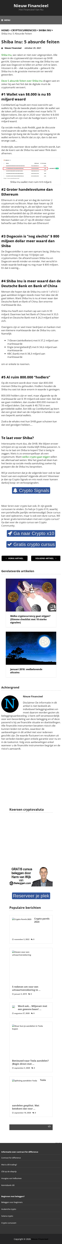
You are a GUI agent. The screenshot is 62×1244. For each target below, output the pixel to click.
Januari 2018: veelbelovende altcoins (26, 671)
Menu (7, 20)
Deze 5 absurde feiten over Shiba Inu (22, 80)
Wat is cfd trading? (9, 1164)
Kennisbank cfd (7, 1185)
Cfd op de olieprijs (9, 1171)
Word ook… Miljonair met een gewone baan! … (32, 1007)
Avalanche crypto (8, 1209)
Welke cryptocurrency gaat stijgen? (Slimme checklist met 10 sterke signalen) (30, 619)
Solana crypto (7, 1216)
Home (5, 30)
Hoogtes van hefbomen (11, 1178)
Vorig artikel (15, 558)
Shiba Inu (45, 30)
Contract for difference (11, 1157)
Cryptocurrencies (23, 30)
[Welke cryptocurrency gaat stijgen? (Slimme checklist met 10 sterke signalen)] (31, 595)
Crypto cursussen (8, 1223)
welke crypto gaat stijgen (36, 456)
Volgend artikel (44, 558)
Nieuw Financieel (31, 5)
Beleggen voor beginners (11, 1202)
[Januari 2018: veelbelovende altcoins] (31, 648)
